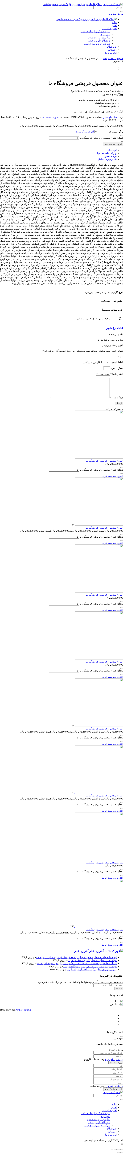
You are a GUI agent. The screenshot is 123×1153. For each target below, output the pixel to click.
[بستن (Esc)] (112, 1149)
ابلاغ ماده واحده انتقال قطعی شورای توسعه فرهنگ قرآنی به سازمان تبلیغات (76, 957)
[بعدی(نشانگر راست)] (118, 1152)
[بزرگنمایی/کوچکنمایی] (121, 1149)
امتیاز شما (116, 374)
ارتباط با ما (111, 52)
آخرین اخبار (81, 951)
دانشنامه (112, 49)
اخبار (114, 25)
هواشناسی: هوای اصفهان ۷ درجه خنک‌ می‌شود (92, 960)
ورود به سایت (116, 1062)
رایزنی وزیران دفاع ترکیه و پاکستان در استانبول (92, 969)
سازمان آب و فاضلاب (98, 37)
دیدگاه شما (116, 397)
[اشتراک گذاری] (115, 1149)
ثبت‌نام (119, 988)
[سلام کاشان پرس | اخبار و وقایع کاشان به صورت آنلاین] (86, 19)
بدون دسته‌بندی (111, 58)
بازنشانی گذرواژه (114, 1059)
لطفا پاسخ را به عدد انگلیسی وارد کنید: (103, 362)
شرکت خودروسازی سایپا (97, 43)
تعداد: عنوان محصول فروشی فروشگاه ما (101, 137)
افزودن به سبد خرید (113, 144)
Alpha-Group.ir (23, 1010)
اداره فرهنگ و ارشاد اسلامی (95, 31)
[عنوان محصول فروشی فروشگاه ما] (99, 457)
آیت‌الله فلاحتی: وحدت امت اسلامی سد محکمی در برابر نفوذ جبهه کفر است (77, 963)
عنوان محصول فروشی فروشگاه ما (104, 460)
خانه (114, 22)
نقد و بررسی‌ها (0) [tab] (107, 159)
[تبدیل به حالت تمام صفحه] (118, 1149)
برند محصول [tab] (110, 156)
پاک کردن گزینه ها (84, 131)
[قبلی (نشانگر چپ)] (121, 1152)
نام (120, 356)
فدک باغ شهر (110, 117)
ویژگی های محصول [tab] (106, 153)
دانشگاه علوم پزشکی (99, 40)
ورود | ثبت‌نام (116, 13)
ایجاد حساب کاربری (113, 1089)
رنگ (121, 131)
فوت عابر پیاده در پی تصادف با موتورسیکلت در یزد (90, 966)
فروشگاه (112, 46)
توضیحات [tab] (112, 150)
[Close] (121, 1036)
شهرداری (105, 34)
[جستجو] (121, 11)
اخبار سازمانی (109, 28)
